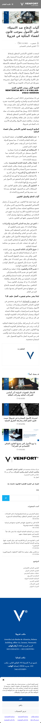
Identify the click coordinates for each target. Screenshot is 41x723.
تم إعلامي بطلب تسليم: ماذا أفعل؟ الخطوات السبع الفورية (21, 552)
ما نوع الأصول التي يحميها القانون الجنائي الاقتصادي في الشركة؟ (20, 445)
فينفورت (33, 43)
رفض (20, 705)
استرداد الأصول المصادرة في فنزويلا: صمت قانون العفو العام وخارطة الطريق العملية (20, 419)
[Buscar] (6, 498)
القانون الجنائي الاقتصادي (27, 46)
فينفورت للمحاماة (29, 301)
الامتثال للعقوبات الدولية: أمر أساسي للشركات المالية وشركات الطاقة (20, 393)
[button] (3, 680)
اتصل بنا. (36, 477)
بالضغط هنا (11, 484)
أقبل (20, 699)
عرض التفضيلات (20, 711)
